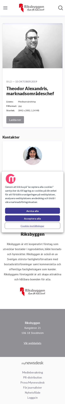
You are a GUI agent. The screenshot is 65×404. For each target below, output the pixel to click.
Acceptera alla (32, 218)
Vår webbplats (32, 343)
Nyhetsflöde (32, 392)
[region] (32, 202)
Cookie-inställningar (32, 225)
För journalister (32, 387)
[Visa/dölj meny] (5, 8)
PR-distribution (32, 377)
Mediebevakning (32, 372)
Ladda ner (15, 119)
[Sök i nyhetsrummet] (60, 7)
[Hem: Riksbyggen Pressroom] (31, 8)
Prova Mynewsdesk (32, 382)
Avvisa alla (32, 210)
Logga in (32, 397)
